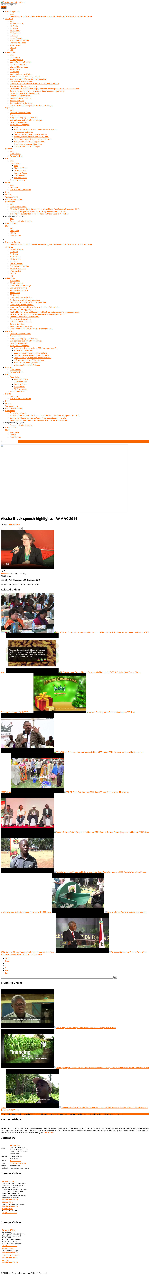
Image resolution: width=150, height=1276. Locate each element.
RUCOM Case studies (14, 199)
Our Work (9, 108)
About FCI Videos (21, 168)
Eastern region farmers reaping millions (30, 134)
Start (7, 958)
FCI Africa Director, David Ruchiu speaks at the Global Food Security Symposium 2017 (44, 209)
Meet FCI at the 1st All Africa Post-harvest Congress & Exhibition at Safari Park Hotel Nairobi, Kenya (51, 16)
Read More (49, 1132)
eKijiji (12, 50)
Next (7, 970)
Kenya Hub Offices (9, 1181)
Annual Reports (16, 38)
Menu (4, 7)
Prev (7, 961)
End (6, 973)
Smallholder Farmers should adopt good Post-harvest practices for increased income (44, 88)
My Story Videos (20, 177)
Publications (15, 57)
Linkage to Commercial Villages (27, 146)
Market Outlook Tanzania (20, 98)
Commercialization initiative (21, 221)
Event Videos (19, 175)
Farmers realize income (23, 132)
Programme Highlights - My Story (23, 117)
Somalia (5, 1260)
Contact (8, 194)
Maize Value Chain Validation (21, 81)
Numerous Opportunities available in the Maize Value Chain (34, 84)
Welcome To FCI (11, 197)
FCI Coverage (15, 33)
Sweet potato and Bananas (21, 103)
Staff (7, 226)
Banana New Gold (17, 100)
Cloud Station (15, 235)
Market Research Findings (20, 62)
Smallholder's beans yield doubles (28, 144)
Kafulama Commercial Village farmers (29, 141)
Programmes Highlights (19, 125)
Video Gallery (15, 163)
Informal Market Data (19, 67)
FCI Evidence (10, 52)
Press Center (15, 31)
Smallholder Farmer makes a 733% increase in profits (36, 129)
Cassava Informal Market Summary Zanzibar (28, 79)
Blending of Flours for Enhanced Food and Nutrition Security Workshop (39, 214)
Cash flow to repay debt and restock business (32, 139)
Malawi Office (7, 1209)
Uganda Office (7, 1202)
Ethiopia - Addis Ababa (11, 1255)
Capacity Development (19, 122)
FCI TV (8, 158)
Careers (13, 47)
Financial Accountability (19, 40)
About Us (9, 19)
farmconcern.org (16, 1161)
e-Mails (13, 233)
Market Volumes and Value (21, 74)
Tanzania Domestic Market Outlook (24, 93)
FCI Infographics (16, 59)
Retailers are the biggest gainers (23, 86)
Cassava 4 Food (11, 223)
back (12, 14)
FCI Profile (14, 26)
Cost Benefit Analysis (18, 64)
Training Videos (20, 173)
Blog (7, 192)
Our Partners (15, 153)
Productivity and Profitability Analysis (25, 76)
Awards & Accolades (18, 43)
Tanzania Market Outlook (20, 96)
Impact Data (15, 69)
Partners (9, 149)
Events (8, 182)
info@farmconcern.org (18, 1163)
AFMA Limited (15, 45)
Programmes (15, 115)
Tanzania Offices (8, 1230)
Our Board (14, 28)
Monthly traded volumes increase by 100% (31, 137)
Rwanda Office (7, 1249)
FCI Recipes (14, 72)
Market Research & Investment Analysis (26, 120)
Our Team (14, 35)
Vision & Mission (16, 23)
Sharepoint (14, 230)
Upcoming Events (12, 11)
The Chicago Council (18, 206)
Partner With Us (16, 156)
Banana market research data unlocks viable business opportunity (37, 91)
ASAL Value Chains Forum (20, 190)
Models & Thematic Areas (20, 112)
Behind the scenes (17, 180)
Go (21, 529)
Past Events (14, 187)
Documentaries (20, 170)
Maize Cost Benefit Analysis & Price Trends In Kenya (31, 105)
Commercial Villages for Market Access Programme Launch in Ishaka (38, 211)
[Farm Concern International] (13, 2)
